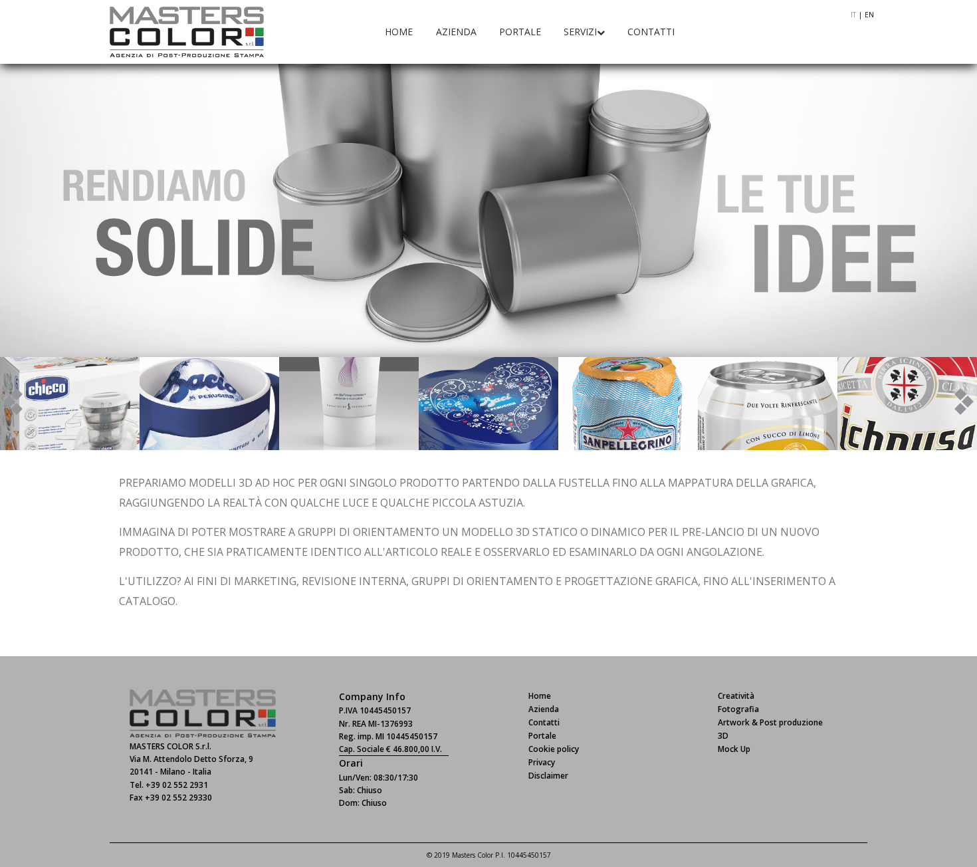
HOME (399, 31)
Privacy (541, 762)
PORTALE (520, 31)
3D (723, 735)
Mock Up (734, 749)
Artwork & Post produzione (770, 722)
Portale (542, 735)
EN (869, 14)
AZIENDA (456, 31)
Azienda (543, 709)
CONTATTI (651, 31)
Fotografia (738, 709)
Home (539, 695)
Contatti (544, 722)
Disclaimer (548, 775)
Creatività (736, 695)
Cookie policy (553, 749)
